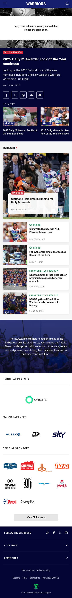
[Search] (67, 4)
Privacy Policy (43, 570)
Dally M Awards (13, 52)
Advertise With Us (51, 577)
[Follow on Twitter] (60, 533)
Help (25, 577)
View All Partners (36, 517)
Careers (16, 577)
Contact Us (35, 577)
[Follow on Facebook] (53, 533)
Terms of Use (28, 570)
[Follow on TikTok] (47, 533)
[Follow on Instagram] (66, 533)
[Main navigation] (5, 4)
